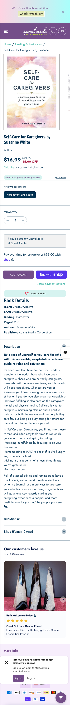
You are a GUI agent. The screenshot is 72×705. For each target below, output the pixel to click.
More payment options (51, 283)
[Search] (53, 31)
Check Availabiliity (31, 14)
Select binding (15, 187)
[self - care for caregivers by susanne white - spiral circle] (31, 92)
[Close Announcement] (63, 11)
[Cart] (62, 31)
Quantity (10, 212)
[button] (6, 31)
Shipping (9, 167)
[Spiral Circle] (35, 31)
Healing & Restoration (28, 44)
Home (7, 44)
